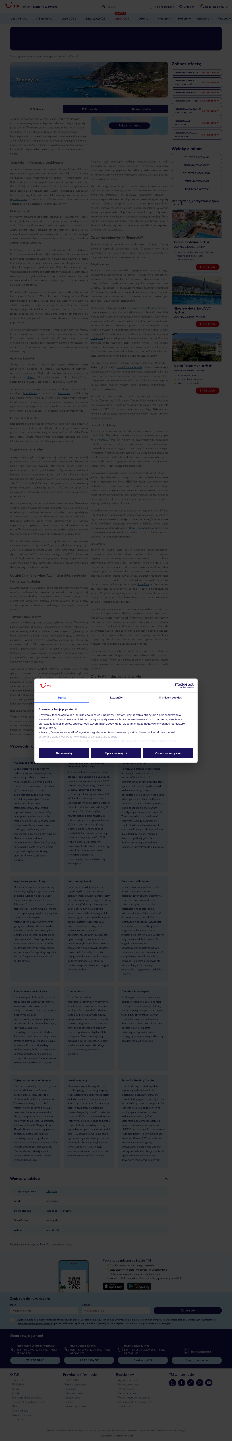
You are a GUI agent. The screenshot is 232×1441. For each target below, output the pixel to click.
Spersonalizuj (114, 752)
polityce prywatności (162, 740)
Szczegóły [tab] (116, 697)
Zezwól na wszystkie (168, 752)
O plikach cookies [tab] (170, 697)
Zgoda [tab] (62, 697)
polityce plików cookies (125, 740)
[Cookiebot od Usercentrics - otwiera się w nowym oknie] (178, 685)
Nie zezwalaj (64, 752)
